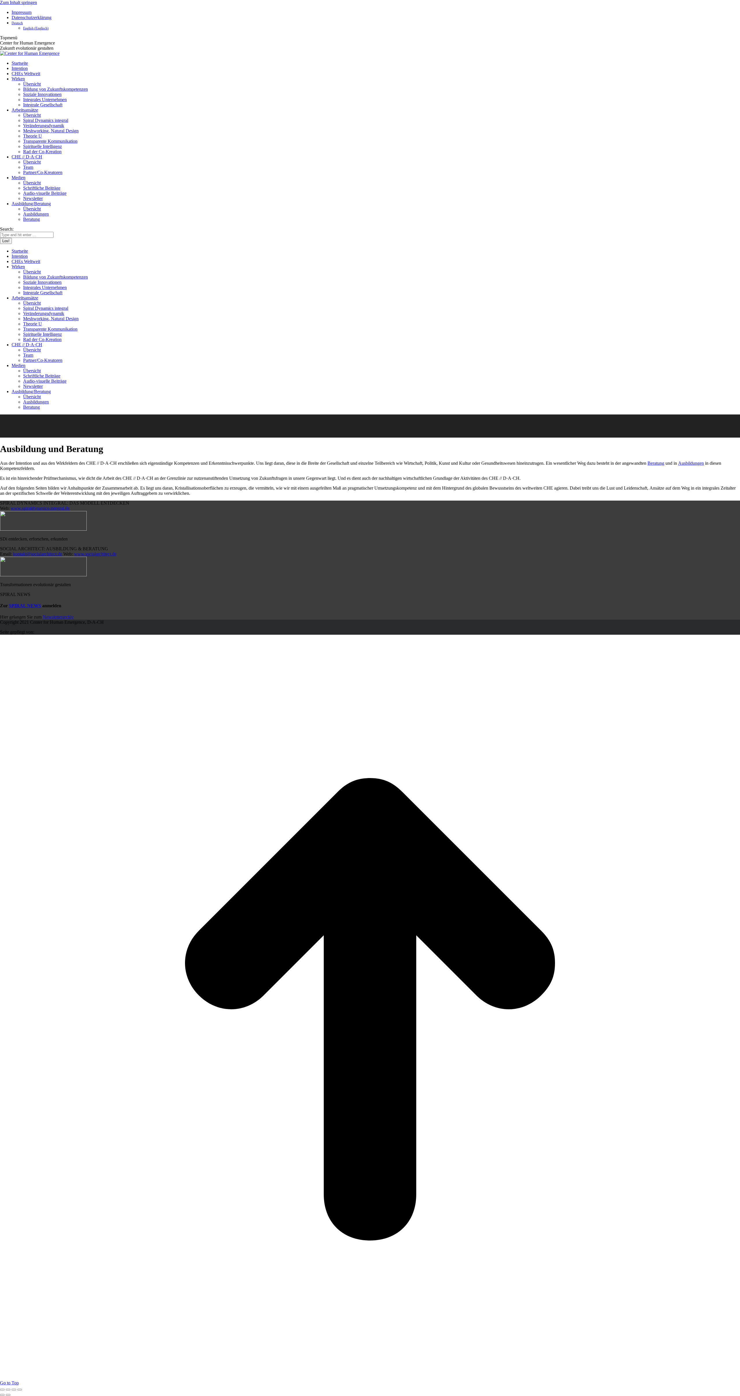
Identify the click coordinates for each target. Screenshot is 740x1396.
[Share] (8, 1390)
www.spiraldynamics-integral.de (40, 508)
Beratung (656, 463)
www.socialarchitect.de (95, 553)
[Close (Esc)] (2, 1390)
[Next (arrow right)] (8, 1395)
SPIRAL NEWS (25, 605)
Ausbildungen (691, 463)
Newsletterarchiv (58, 616)
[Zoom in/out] (19, 1390)
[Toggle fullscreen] (14, 1390)
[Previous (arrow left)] (2, 1395)
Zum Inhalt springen (18, 2)
